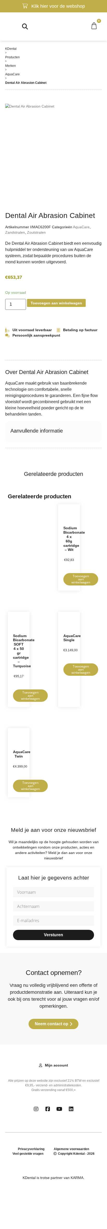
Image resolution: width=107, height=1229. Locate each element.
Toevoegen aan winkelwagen (56, 303)
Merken (10, 66)
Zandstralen (15, 232)
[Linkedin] (71, 1109)
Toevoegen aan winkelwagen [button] (80, 579)
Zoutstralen (36, 232)
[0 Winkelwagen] (96, 25)
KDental (11, 49)
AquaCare (12, 74)
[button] (6, 26)
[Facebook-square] (48, 1109)
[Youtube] (59, 1109)
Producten (12, 57)
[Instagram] (36, 1109)
